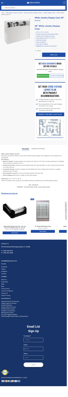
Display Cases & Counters (9, 303)
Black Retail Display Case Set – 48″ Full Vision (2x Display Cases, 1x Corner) (15, 227)
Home (2, 12)
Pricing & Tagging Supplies (9, 314)
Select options (14, 232)
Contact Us (4, 293)
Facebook (4, 267)
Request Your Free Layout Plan (50, 114)
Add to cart (53, 55)
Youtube (3, 273)
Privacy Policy (5, 288)
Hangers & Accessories (8, 311)
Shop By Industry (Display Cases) (33, 12)
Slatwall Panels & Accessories (10, 301)
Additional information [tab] (38, 148)
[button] (29, 19)
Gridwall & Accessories (8, 309)
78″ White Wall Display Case (43, 226)
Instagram (4, 271)
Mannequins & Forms (7, 312)
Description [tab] (25, 148)
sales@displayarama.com (9, 261)
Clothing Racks (23, 316)
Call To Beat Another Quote (56, 75)
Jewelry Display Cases (49, 12)
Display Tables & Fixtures (8, 307)
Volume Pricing (5, 295)
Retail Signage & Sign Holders (10, 316)
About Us (4, 279)
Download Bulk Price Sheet (43, 75)
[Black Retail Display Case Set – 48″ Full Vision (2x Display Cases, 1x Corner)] (14, 211)
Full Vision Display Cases (30, 187)
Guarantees (4, 282)
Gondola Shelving (6, 305)
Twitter (3, 269)
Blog (2, 286)
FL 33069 (15, 247)
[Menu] (3, 3)
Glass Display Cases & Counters (14, 12)
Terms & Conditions (7, 291)
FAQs (2, 284)
